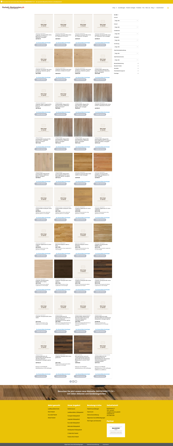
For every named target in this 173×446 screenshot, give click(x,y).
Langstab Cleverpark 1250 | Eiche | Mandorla (83, 281)
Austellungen (121, 8)
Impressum (106, 444)
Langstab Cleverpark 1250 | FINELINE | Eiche (101, 245)
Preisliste (138, 8)
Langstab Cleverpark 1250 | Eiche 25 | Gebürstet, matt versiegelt (103, 35)
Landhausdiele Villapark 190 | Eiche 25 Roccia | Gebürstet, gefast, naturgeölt (62, 140)
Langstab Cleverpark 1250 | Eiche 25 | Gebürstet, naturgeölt (83, 35)
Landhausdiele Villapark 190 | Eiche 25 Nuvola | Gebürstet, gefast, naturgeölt (82, 140)
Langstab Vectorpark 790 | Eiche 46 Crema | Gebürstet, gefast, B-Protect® (83, 71)
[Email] (169, 435)
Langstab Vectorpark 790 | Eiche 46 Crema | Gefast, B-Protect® (63, 70)
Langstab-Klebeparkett (74, 419)
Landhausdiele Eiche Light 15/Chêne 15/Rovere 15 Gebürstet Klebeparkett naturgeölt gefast (103, 318)
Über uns (147, 8)
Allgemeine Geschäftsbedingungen (73, 444)
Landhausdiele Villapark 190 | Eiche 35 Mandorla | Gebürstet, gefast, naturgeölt (102, 71)
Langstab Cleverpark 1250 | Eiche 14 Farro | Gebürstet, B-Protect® (103, 105)
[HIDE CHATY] (169, 442)
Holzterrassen (71, 409)
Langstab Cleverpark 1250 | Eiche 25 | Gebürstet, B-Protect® (63, 35)
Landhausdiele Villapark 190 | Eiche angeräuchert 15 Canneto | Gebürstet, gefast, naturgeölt (103, 140)
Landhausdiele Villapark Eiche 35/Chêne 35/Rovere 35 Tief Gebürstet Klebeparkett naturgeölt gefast (82, 318)
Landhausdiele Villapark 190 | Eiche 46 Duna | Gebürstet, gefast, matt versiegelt (82, 105)
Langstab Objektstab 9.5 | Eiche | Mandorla (83, 209)
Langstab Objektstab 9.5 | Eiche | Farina (43, 245)
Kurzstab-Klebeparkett (74, 423)
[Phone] (169, 432)
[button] (42, 43)
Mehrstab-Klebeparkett (74, 426)
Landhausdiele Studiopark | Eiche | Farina (63, 209)
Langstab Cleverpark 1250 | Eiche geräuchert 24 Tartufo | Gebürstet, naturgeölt (43, 36)
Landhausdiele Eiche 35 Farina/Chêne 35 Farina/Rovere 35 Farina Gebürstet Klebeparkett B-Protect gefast (62, 318)
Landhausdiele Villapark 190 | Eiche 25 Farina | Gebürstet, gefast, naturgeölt (42, 175)
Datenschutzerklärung (93, 444)
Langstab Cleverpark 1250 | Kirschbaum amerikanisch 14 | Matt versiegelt (102, 175)
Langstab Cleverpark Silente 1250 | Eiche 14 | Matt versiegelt (83, 174)
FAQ (143, 8)
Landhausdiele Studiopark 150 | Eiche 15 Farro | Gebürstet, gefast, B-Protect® (43, 140)
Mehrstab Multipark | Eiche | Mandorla (81, 245)
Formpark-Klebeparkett (74, 416)
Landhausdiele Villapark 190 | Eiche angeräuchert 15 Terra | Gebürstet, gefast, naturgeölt (62, 175)
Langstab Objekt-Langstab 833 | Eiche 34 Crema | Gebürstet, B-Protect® (43, 105)
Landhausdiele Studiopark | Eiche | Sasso (44, 209)
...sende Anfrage (41, 45)
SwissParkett (160, 8)
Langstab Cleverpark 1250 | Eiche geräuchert (103, 281)
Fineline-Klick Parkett (73, 436)
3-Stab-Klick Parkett (73, 433)
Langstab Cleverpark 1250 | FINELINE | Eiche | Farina (42, 281)
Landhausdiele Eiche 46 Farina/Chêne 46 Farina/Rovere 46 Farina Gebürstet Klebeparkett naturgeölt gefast (43, 358)
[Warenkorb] (168, 8)
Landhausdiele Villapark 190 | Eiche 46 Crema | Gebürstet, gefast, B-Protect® (62, 105)
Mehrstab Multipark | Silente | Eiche (62, 245)
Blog (152, 8)
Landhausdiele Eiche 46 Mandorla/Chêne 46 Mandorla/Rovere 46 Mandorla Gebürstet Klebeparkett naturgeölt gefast (102, 359)
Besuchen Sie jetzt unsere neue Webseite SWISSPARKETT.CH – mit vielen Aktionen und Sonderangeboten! (86, 392)
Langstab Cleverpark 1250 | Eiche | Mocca (63, 281)
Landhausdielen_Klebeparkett (75, 412)
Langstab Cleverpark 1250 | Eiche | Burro (43, 317)
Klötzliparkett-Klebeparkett (75, 429)
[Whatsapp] (169, 439)
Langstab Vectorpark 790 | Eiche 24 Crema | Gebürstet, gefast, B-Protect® (43, 71)
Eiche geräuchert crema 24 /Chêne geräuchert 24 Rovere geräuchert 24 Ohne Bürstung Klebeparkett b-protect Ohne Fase (82, 359)
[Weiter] (76, 381)
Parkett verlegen (130, 8)
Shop (113, 8)
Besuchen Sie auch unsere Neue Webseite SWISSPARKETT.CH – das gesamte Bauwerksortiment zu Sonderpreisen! (32, 1)
